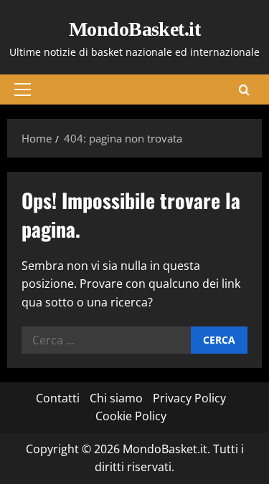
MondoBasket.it (134, 29)
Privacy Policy (189, 398)
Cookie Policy (130, 416)
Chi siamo (116, 398)
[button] (22, 89)
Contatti (58, 398)
